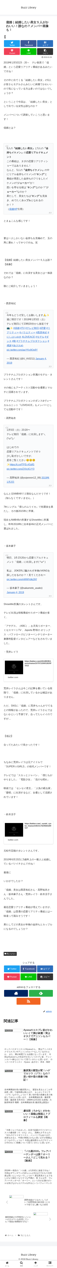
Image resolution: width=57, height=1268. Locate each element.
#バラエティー (27, 332)
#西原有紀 (41, 332)
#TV (22, 328)
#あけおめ (17, 345)
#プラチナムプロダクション (32, 341)
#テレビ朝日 (32, 328)
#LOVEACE (28, 337)
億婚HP (13, 209)
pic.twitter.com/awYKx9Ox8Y (22, 350)
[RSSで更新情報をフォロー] (28, 1001)
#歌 (14, 341)
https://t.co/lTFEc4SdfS (22, 464)
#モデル (40, 337)
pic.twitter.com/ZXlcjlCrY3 (20, 469)
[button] (51, 647)
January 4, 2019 (15, 592)
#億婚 (16, 328)
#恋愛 (43, 328)
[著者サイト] (16, 993)
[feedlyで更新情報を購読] (41, 993)
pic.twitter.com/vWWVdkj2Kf (22, 579)
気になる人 (11, 954)
